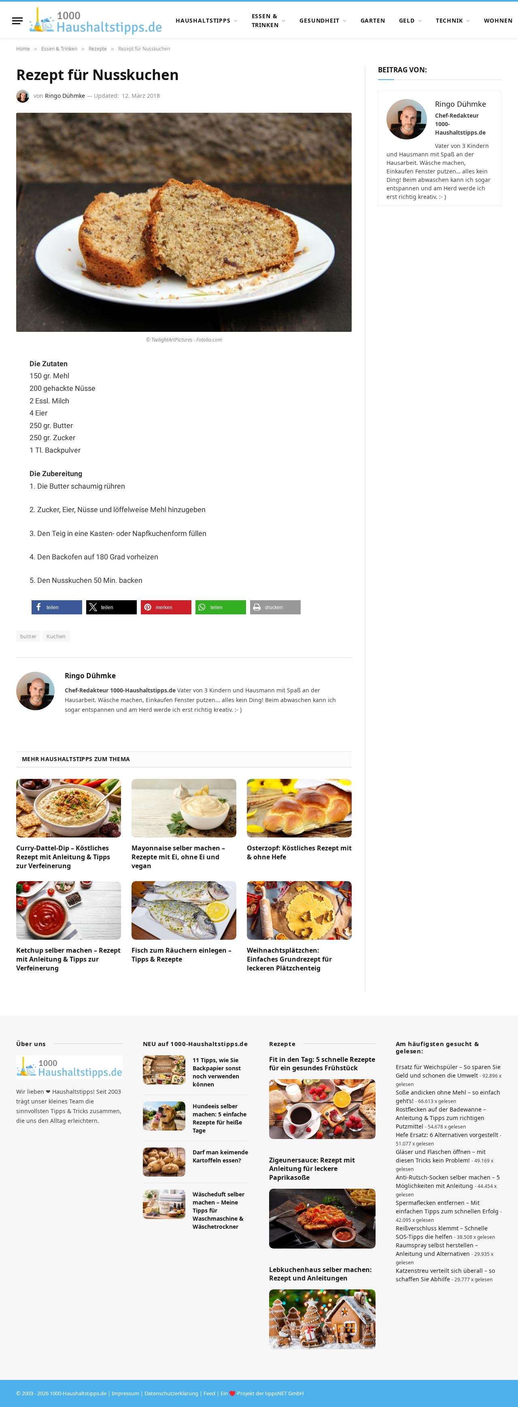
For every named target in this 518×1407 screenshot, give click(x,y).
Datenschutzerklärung (171, 1393)
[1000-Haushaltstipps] (96, 21)
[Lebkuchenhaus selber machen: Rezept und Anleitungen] (322, 1319)
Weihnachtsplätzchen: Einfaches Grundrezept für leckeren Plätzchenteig (289, 959)
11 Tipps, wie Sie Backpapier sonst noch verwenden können (217, 1072)
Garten (373, 20)
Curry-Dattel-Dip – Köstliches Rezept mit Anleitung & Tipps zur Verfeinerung (63, 857)
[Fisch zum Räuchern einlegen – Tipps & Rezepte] (184, 910)
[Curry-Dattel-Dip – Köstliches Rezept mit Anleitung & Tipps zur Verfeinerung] (68, 808)
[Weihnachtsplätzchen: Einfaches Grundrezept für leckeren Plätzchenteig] (299, 910)
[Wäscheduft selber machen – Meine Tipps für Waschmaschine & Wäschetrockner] (164, 1204)
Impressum (125, 1393)
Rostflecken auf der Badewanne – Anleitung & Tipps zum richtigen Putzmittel (441, 1117)
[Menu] (17, 21)
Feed (209, 1393)
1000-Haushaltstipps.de (78, 1393)
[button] (57, 607)
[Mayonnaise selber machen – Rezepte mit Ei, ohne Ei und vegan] (184, 808)
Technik (449, 20)
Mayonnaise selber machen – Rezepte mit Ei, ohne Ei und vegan (178, 857)
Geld (407, 20)
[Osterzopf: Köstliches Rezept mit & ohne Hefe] (299, 808)
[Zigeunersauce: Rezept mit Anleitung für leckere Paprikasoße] (322, 1219)
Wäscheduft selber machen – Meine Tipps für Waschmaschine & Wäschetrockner (218, 1210)
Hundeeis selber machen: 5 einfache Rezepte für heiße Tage (219, 1118)
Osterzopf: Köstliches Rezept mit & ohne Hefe (299, 852)
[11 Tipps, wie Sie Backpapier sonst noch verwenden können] (164, 1070)
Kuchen (56, 636)
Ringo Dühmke (65, 95)
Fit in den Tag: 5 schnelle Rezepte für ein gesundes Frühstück (322, 1064)
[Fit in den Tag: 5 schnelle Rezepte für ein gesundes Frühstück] (322, 1109)
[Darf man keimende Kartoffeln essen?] (164, 1162)
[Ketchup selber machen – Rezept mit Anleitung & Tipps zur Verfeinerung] (68, 910)
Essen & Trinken (265, 20)
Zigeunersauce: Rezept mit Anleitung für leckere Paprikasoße (312, 1169)
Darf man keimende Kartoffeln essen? (220, 1156)
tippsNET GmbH (284, 1393)
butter (28, 636)
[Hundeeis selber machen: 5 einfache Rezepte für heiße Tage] (164, 1116)
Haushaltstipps (203, 20)
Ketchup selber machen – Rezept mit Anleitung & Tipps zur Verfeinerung (68, 959)
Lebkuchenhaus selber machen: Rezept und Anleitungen (320, 1274)
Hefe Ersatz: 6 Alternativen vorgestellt (447, 1135)
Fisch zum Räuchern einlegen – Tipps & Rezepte (181, 955)
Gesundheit (319, 20)
